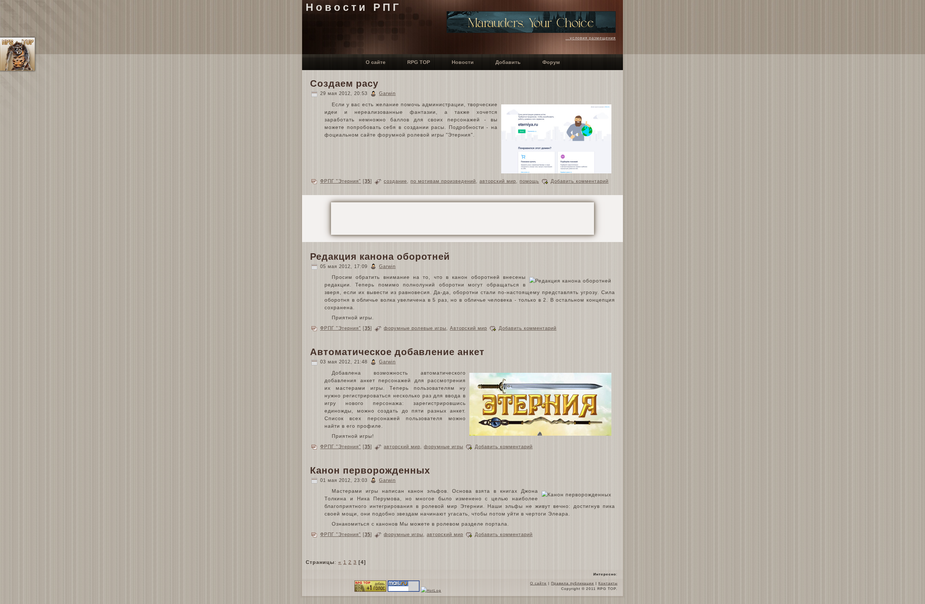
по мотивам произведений (443, 181)
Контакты (608, 583)
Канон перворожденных (370, 470)
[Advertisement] (462, 218)
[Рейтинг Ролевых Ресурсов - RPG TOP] (370, 590)
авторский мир (497, 181)
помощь (529, 181)
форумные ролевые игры (415, 328)
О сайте (538, 583)
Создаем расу (344, 83)
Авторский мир (468, 328)
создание (395, 181)
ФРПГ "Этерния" (340, 181)
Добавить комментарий (579, 181)
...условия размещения (590, 38)
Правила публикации (572, 583)
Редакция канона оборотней (380, 256)
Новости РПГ (353, 7)
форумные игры (443, 446)
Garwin (387, 93)
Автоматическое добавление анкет (397, 351)
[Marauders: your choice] (531, 31)
